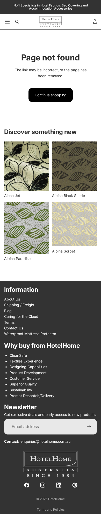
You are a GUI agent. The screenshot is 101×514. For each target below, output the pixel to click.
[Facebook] (27, 485)
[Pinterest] (75, 485)
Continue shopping (51, 95)
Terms (9, 322)
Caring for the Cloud (21, 316)
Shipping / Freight (19, 305)
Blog (8, 311)
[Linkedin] (59, 485)
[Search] (17, 21)
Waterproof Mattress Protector (30, 334)
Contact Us (13, 328)
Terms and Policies (50, 509)
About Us (12, 299)
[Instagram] (43, 485)
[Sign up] (89, 426)
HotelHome (56, 499)
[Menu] (7, 21)
